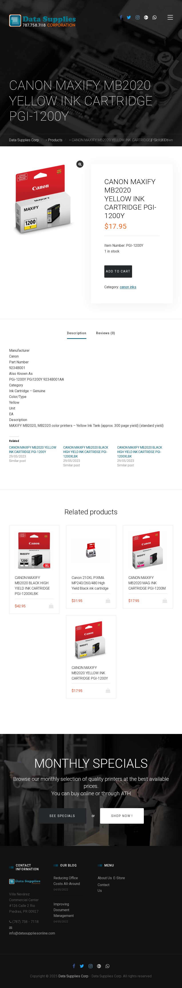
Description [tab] (76, 333)
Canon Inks (128, 287)
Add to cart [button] (52, 606)
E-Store (119, 878)
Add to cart (118, 271)
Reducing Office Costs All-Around (67, 881)
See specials (62, 816)
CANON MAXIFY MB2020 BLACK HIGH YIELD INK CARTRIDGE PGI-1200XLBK (85, 452)
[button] (79, 164)
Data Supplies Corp (73, 976)
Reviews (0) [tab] (105, 333)
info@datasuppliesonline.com (32, 933)
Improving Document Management (63, 910)
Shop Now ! (122, 816)
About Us (105, 878)
